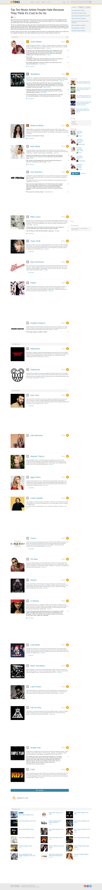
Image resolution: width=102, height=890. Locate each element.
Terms (22, 885)
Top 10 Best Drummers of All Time (82, 830)
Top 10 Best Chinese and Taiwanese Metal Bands (56, 855)
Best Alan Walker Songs (25, 846)
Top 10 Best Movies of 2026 (78, 10)
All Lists (32, 2)
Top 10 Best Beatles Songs (26, 829)
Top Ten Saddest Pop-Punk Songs (56, 846)
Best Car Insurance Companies (79, 18)
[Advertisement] (40, 112)
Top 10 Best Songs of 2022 (26, 815)
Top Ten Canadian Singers (81, 854)
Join (68, 2)
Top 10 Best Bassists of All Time (56, 830)
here (77, 229)
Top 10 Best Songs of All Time (55, 813)
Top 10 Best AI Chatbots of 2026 (79, 13)
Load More (40, 790)
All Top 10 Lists (13, 6)
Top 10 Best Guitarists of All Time (81, 821)
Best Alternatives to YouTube (78, 28)
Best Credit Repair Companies (78, 25)
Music (19, 6)
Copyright (30, 885)
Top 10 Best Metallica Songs (26, 837)
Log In (64, 2)
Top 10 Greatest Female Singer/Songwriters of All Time (27, 855)
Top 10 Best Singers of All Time (81, 813)
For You (49, 2)
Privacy (26, 885)
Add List (43, 2)
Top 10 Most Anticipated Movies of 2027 (81, 15)
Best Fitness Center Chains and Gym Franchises (80, 22)
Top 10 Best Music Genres (56, 837)
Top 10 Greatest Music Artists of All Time (55, 821)
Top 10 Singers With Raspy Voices (81, 846)
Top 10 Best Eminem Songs (81, 837)
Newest (38, 2)
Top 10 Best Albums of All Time (27, 821)
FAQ (34, 885)
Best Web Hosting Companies (78, 30)
